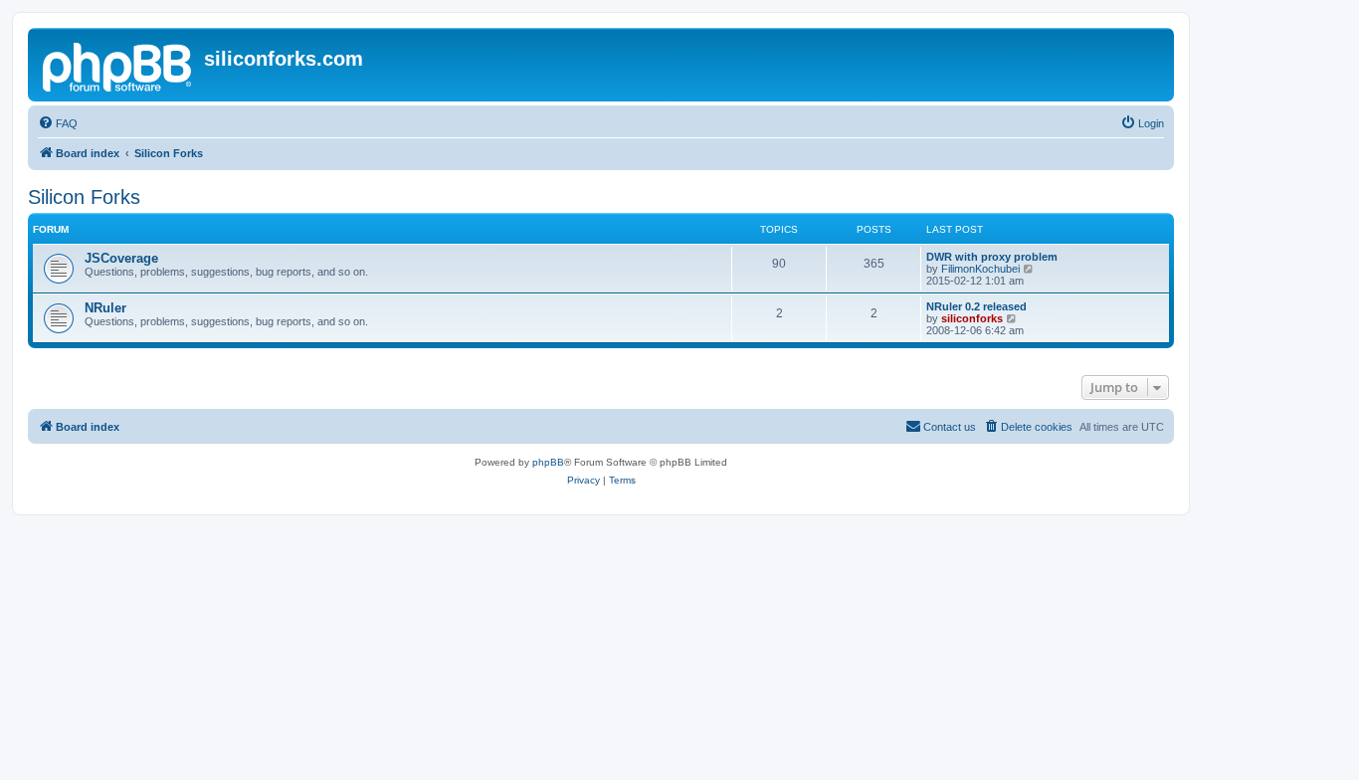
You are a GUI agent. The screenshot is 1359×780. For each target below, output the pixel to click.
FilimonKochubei (980, 269)
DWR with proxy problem (992, 257)
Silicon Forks (84, 197)
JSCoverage (121, 258)
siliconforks (972, 318)
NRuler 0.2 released (976, 306)
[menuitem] (58, 123)
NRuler (105, 307)
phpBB (548, 462)
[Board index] (118, 65)
